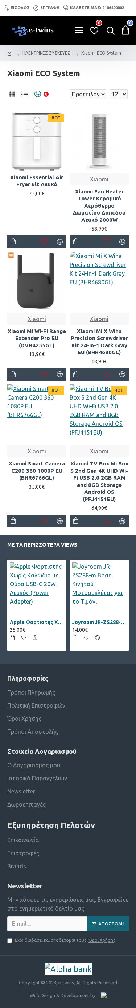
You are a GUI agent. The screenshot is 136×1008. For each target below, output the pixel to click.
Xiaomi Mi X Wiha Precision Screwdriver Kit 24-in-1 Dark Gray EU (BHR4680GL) (99, 342)
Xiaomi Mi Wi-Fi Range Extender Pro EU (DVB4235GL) (37, 338)
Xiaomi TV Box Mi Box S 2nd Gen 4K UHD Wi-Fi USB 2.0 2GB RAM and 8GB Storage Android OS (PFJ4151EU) (99, 481)
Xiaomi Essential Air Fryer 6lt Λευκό (36, 181)
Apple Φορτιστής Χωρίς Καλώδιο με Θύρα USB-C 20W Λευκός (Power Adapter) (36, 622)
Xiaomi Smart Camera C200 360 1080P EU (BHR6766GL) (37, 470)
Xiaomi (99, 179)
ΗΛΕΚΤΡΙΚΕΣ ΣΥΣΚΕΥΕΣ (46, 53)
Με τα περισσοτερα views (42, 545)
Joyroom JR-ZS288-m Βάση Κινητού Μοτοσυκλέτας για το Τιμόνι (99, 622)
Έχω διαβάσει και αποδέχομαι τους (65, 940)
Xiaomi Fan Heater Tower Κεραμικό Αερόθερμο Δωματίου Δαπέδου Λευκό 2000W (99, 205)
